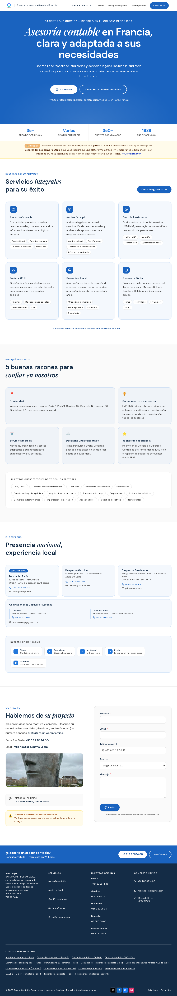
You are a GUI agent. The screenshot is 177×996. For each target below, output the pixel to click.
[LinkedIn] (119, 990)
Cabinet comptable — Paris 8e (87, 957)
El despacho (139, 5)
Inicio (101, 5)
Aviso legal (153, 990)
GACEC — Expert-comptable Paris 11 (23, 973)
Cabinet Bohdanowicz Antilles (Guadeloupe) (147, 962)
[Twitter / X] (112, 990)
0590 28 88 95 (133, 584)
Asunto (104, 759)
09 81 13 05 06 (22, 617)
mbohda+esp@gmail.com (25, 622)
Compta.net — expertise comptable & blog (102, 962)
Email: (27, 747)
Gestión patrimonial (58, 899)
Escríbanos (160, 854)
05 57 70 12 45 (104, 617)
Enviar (111, 807)
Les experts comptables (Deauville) (92, 973)
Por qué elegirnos (118, 5)
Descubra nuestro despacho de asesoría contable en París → (88, 328)
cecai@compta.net (22, 591)
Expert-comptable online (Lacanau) (23, 968)
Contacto (159, 5)
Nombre (105, 713)
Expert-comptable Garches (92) (60, 968)
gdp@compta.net (134, 588)
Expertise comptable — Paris (58, 973)
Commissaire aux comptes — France (23, 962)
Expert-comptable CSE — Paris (120, 957)
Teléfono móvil (108, 743)
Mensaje (105, 774)
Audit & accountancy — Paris (20, 957)
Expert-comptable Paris (90, 968)
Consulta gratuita (152, 189)
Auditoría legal (55, 890)
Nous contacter (131, 153)
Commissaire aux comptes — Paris (61, 962)
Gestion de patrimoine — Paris (120, 968)
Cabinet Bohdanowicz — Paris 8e (53, 957)
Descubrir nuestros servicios (103, 89)
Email (104, 728)
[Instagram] (131, 990)
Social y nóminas (56, 908)
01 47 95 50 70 (77, 581)
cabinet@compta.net (79, 585)
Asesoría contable (57, 881)
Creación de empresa (59, 917)
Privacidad (166, 990)
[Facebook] (125, 990)
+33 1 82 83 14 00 (82, 5)
